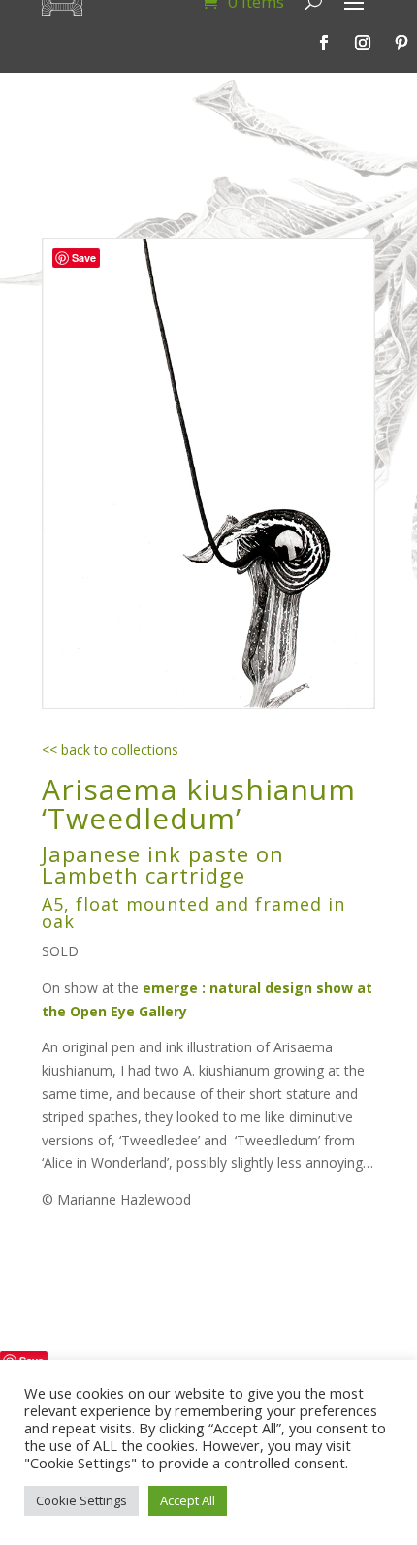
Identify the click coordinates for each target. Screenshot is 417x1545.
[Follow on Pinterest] (401, 42)
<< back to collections (110, 749)
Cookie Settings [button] (81, 1500)
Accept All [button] (187, 1500)
